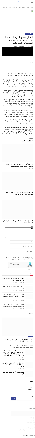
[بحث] (2, 2)
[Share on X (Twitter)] (17, 51)
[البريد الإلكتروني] (32, 71)
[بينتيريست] (17, 54)
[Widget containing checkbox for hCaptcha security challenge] (20, 265)
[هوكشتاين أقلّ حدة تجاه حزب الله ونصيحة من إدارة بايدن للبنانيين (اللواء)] (29, 280)
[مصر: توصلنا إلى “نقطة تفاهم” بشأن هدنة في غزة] (29, 288)
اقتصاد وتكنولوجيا (25, 7)
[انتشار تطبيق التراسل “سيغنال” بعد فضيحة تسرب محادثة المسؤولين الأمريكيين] (17, 20)
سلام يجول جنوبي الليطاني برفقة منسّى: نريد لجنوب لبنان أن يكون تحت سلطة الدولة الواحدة (13, 364)
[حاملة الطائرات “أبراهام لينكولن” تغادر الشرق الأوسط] (29, 374)
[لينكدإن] (32, 68)
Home (32, 7)
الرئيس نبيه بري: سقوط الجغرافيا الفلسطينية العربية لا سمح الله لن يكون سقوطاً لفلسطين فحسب (13, 296)
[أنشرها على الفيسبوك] (17, 48)
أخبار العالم (30, 336)
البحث (31, 396)
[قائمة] (32, 2)
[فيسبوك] (32, 64)
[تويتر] (32, 66)
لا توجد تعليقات (21, 46)
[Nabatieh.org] (17, 2)
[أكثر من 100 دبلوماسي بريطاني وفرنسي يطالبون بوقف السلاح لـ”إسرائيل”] (17, 327)
